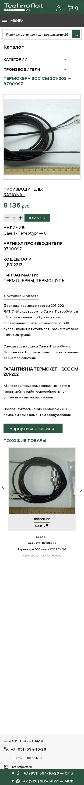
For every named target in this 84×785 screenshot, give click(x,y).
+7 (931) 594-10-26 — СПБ (48, 773)
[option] (42, 136)
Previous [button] (4, 490)
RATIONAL (14, 195)
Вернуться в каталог (33, 428)
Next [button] (79, 490)
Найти (76, 34)
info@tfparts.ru (21, 767)
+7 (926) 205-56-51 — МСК (48, 781)
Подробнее (42, 519)
